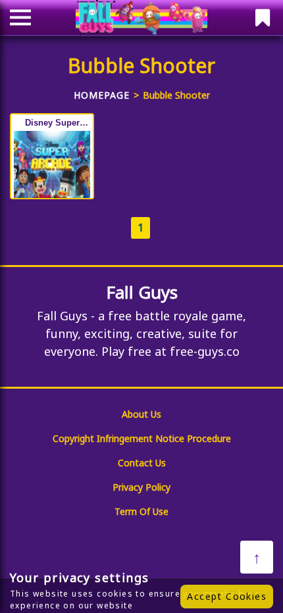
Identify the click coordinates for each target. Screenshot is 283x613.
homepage (102, 95)
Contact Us (142, 462)
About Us (141, 414)
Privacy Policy (141, 487)
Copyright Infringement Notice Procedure (142, 438)
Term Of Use (141, 511)
